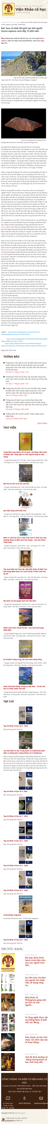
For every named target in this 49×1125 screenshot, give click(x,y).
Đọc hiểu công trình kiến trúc (14, 511)
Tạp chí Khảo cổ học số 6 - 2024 (15, 940)
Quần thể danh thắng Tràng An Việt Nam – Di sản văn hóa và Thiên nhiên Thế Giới (24, 687)
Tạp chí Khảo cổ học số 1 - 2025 (15, 816)
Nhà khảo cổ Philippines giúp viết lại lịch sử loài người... (35, 1001)
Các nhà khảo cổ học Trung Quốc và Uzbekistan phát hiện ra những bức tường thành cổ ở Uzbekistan (24, 752)
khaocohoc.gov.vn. (20, 1113)
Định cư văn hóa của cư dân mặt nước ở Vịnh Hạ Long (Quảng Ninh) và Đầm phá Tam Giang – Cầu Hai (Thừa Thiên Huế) (24, 540)
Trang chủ (4, 22)
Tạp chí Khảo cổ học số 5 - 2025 (15, 726)
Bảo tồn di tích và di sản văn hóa (16, 484)
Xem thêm (41, 423)
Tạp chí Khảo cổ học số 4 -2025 (15, 791)
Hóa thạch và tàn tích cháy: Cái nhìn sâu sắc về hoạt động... (36, 1040)
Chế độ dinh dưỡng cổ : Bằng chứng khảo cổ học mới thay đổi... (36, 1059)
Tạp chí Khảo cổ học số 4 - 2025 (15, 890)
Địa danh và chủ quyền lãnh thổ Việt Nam (19, 601)
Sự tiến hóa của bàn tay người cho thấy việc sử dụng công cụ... (35, 981)
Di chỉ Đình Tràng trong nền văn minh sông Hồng (22, 659)
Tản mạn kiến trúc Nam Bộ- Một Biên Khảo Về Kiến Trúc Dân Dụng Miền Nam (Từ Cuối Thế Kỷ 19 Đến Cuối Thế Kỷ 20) (25, 571)
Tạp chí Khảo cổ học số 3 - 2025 (15, 865)
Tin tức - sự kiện (14, 22)
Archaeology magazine (12, 915)
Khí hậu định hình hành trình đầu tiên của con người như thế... (35, 961)
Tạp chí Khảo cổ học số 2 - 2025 (15, 841)
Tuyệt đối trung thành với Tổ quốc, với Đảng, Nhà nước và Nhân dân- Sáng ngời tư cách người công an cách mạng (25, 454)
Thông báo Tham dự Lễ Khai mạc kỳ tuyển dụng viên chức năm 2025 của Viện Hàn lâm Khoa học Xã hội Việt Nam (26, 379)
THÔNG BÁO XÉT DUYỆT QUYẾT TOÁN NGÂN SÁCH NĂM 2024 (25, 415)
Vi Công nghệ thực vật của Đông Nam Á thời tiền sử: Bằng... (36, 1020)
